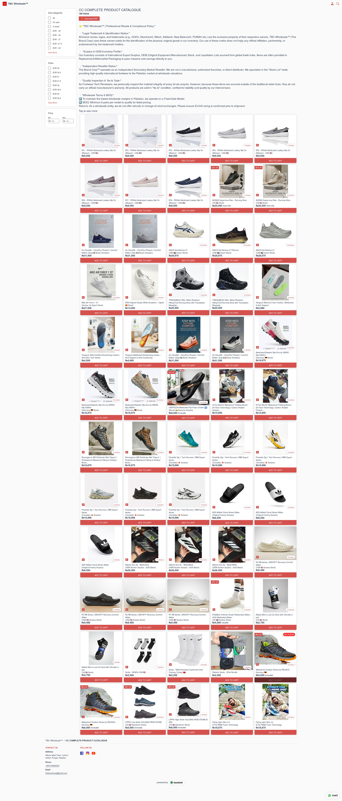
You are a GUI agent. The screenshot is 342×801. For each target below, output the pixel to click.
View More (52, 52)
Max (64, 117)
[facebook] (82, 753)
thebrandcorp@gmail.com (56, 773)
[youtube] (93, 753)
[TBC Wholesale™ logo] (5, 4)
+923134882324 (52, 765)
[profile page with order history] (332, 3)
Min (49, 117)
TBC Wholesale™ (18, 3)
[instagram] (88, 753)
